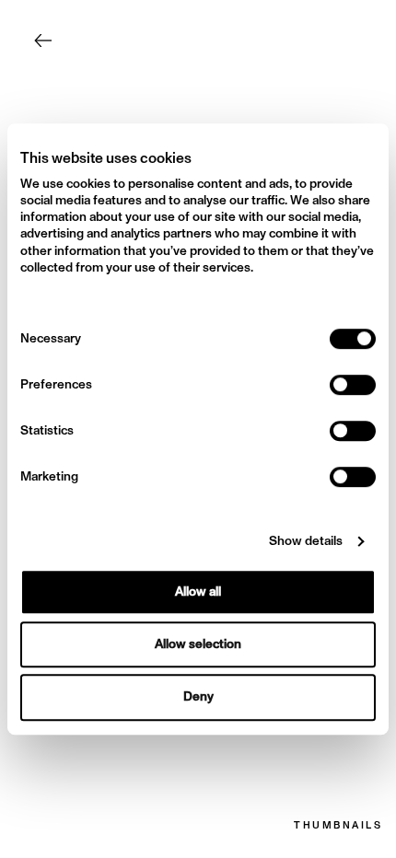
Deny (198, 697)
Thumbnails (338, 825)
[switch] (353, 385)
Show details (306, 541)
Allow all (198, 591)
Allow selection (198, 644)
